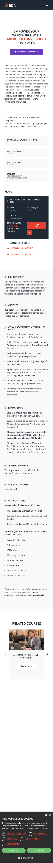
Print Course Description (27, 51)
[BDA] (10, 4)
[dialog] (26, 837)
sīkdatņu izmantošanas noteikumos (34, 828)
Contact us (36, 225)
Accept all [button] (14, 851)
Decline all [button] (39, 851)
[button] (26, 858)
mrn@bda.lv (38, 595)
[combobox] (46, 815)
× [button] (50, 815)
